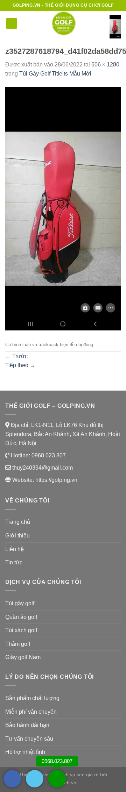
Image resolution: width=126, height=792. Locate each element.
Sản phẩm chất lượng (32, 698)
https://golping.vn (56, 480)
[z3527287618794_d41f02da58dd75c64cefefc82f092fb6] (63, 208)
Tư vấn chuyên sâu (29, 739)
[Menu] (11, 23)
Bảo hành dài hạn (27, 725)
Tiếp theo (20, 365)
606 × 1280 (105, 64)
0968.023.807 (48, 455)
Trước (16, 356)
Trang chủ (17, 522)
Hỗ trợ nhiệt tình (25, 752)
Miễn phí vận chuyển (31, 712)
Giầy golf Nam (23, 657)
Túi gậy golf (19, 603)
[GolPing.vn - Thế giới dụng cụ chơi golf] (63, 23)
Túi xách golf (21, 630)
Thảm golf (17, 644)
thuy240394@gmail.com (42, 468)
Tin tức (13, 562)
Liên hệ (14, 549)
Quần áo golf (21, 617)
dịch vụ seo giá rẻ (79, 774)
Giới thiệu (17, 535)
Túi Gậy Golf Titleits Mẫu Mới (55, 74)
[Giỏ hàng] (115, 26)
